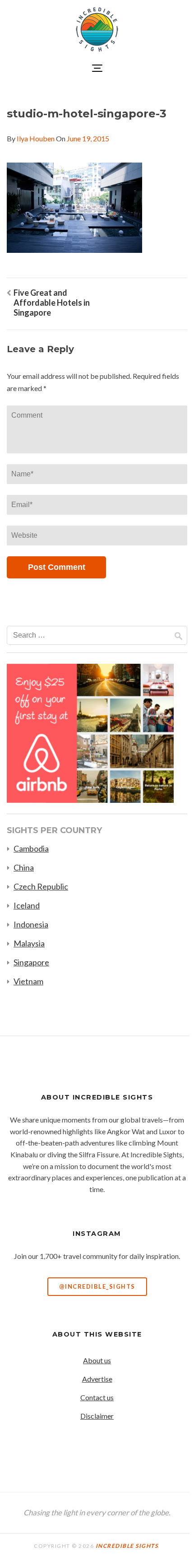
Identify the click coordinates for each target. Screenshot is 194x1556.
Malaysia (29, 943)
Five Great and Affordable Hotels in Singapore (52, 302)
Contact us (97, 1397)
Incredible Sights (127, 1545)
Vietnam (28, 981)
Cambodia (31, 848)
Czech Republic (41, 886)
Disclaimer (97, 1416)
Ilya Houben (36, 138)
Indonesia (31, 924)
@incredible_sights (97, 1286)
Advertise (97, 1378)
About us (97, 1360)
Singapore (31, 962)
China (24, 867)
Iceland (27, 905)
